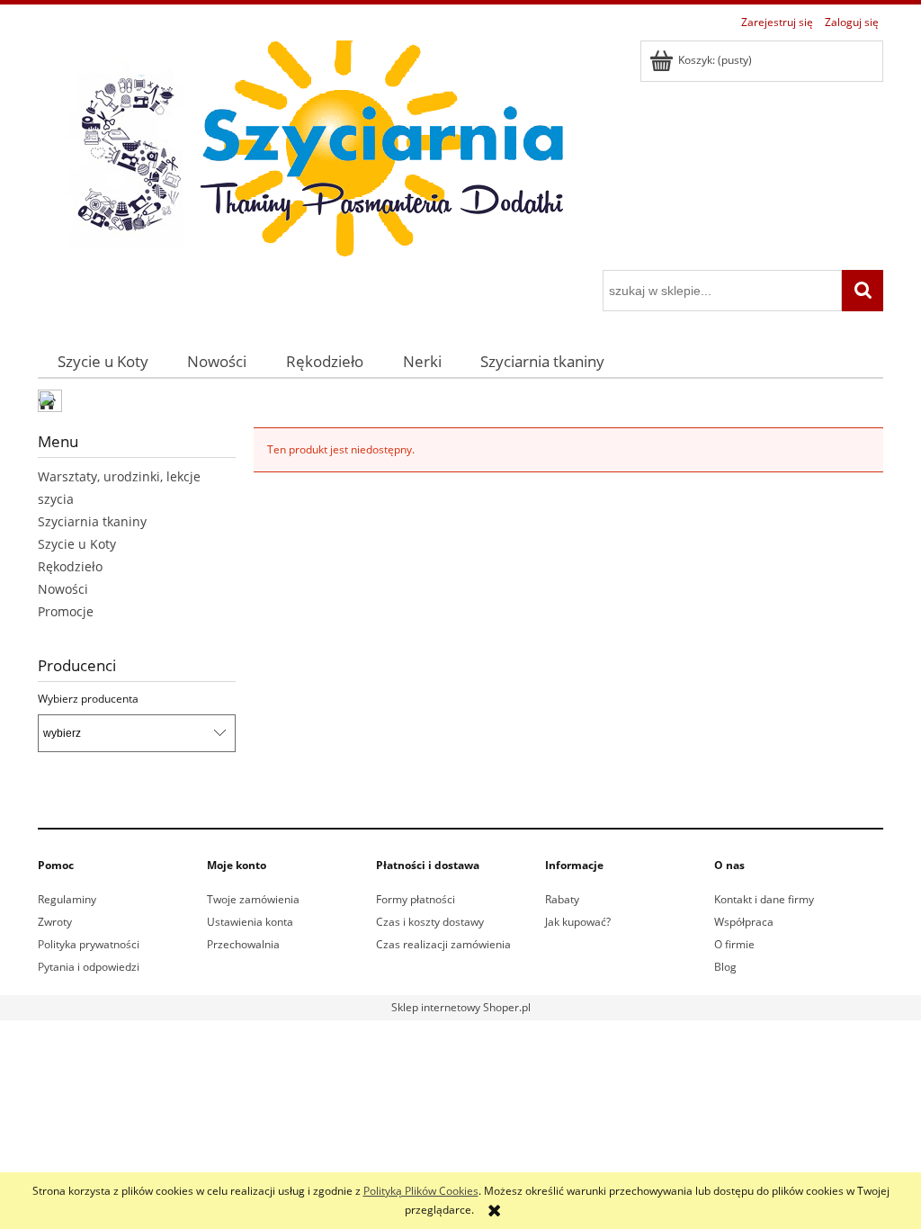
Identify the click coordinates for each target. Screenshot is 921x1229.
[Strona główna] (307, 152)
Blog (725, 966)
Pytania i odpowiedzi (88, 966)
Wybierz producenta (88, 699)
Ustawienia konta (250, 921)
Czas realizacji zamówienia (443, 944)
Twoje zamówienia (253, 899)
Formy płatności (415, 899)
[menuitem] (103, 361)
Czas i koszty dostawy (430, 921)
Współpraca (743, 921)
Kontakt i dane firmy (764, 899)
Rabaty (562, 899)
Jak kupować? (578, 921)
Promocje (66, 611)
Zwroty (55, 921)
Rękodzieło (70, 566)
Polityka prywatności (88, 944)
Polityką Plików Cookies (420, 1190)
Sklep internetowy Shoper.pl (461, 1007)
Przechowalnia (243, 944)
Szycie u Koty (77, 543)
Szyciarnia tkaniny (92, 521)
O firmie (734, 944)
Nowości (63, 588)
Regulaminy (67, 899)
